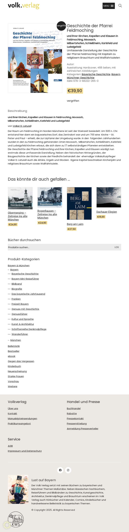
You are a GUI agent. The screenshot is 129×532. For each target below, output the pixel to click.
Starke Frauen (16, 376)
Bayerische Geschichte (96, 74)
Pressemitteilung (77, 423)
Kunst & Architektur (23, 324)
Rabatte (72, 413)
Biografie (17, 288)
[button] (106, 6)
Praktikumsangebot (19, 423)
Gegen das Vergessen (21, 361)
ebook (11, 356)
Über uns (13, 408)
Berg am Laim (75, 224)
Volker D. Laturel (22, 126)
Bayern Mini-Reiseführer (25, 278)
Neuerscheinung (17, 371)
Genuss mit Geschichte (25, 309)
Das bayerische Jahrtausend (28, 294)
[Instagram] (68, 470)
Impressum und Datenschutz (25, 451)
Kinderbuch (14, 366)
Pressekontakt (75, 418)
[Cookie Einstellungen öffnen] (7, 525)
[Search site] (120, 6)
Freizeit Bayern (20, 304)
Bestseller (13, 351)
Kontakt (12, 413)
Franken (16, 299)
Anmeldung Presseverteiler (82, 428)
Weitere (12, 386)
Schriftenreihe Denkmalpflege (29, 329)
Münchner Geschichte (80, 77)
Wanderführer (20, 334)
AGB (10, 446)
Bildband (17, 283)
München (15, 340)
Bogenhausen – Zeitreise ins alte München (47, 214)
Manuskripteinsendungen (22, 418)
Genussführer (19, 314)
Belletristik (14, 346)
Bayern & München (18, 265)
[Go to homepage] (23, 5)
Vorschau (13, 381)
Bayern (115, 74)
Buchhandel (74, 408)
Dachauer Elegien (106, 211)
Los (117, 247)
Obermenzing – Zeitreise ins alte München (17, 216)
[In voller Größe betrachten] (13, 29)
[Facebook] (60, 470)
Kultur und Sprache (23, 319)
